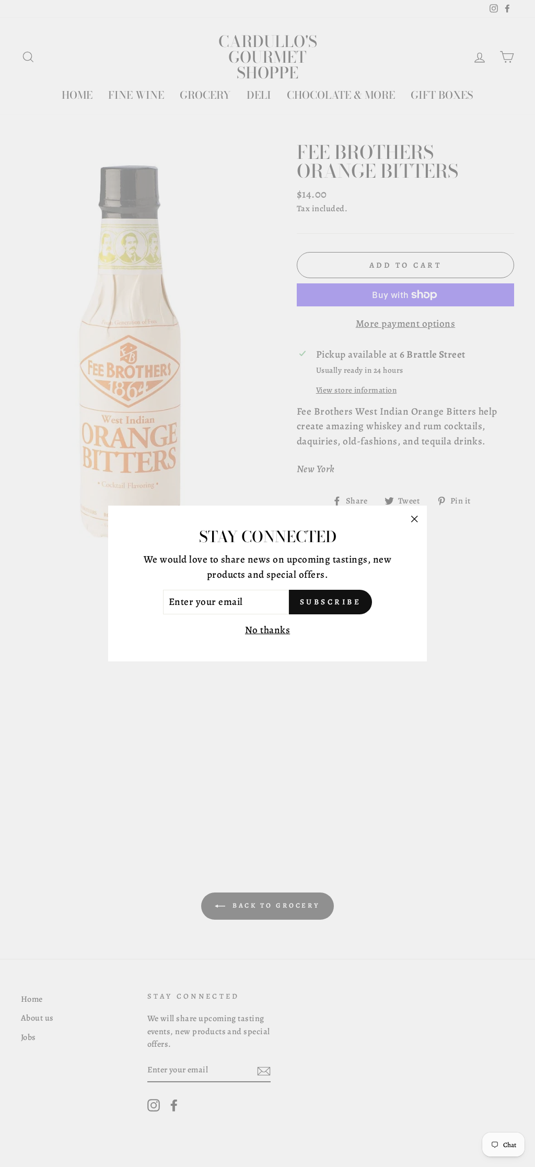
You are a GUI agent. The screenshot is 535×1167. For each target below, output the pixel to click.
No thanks (267, 630)
